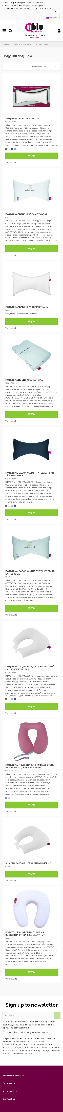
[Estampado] (15, 149)
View (31, 156)
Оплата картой (9, 5)
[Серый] (6, 149)
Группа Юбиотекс (36, 2)
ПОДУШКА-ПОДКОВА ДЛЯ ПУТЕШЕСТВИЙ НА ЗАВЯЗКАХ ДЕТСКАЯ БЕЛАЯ (30, 766)
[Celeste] (12, 506)
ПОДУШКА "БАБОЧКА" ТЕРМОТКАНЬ (26, 307)
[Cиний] (6, 798)
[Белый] (9, 149)
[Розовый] (9, 798)
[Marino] (12, 149)
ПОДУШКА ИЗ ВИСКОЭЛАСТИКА (24, 379)
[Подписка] (57, 1015)
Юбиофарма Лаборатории (31, 5)
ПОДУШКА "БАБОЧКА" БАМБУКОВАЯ (26, 214)
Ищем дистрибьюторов (14, 2)
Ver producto (11, 162)
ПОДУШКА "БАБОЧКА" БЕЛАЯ (22, 118)
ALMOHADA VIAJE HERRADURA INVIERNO (28, 863)
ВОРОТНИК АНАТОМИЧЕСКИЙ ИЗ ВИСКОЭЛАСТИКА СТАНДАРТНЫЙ (25, 933)
